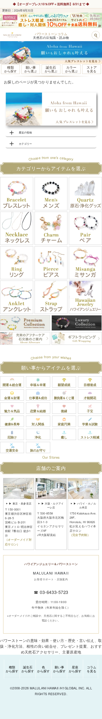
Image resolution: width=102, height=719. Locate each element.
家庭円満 (64, 424)
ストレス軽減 (90, 437)
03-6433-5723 (54, 592)
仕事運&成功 (38, 397)
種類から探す (12, 669)
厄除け (12, 437)
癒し (64, 437)
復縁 (64, 411)
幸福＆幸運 (38, 384)
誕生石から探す (27, 669)
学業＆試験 (90, 424)
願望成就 (64, 384)
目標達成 (90, 384)
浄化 (38, 437)
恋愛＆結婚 (38, 411)
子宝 (90, 411)
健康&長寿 (12, 424)
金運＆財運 (12, 397)
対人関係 (38, 424)
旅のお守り (38, 450)
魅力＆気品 (12, 411)
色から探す (43, 669)
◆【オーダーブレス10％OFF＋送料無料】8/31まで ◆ (51, 4)
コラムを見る (91, 669)
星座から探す (75, 669)
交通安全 (12, 450)
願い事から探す (59, 669)
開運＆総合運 (12, 384)
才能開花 (90, 397)
